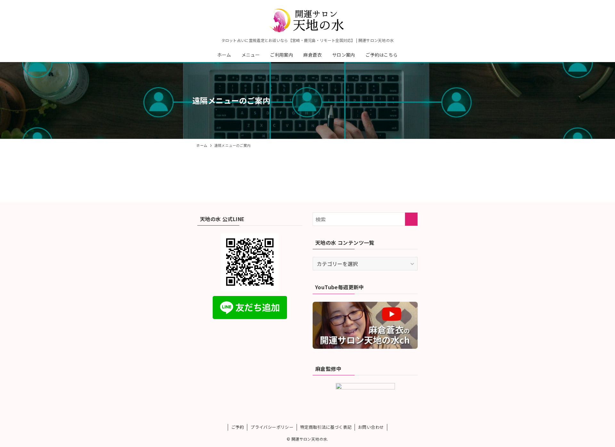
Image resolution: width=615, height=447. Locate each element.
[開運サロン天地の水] (307, 20)
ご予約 (237, 427)
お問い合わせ (371, 427)
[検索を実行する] (411, 219)
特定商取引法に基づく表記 (326, 427)
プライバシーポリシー (271, 427)
